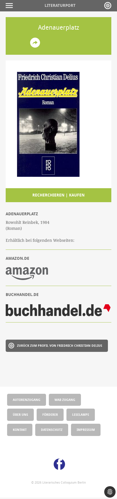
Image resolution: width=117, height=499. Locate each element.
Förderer (50, 414)
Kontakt (20, 429)
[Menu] (11, 5)
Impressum (86, 429)
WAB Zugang (65, 399)
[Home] (107, 5)
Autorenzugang (26, 399)
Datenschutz (51, 429)
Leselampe (80, 414)
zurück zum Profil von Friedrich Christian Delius (59, 345)
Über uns (20, 414)
